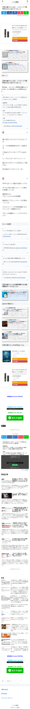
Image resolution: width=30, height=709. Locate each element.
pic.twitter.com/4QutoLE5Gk (10, 122)
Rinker (18, 33)
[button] (27, 352)
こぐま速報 (15, 2)
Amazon (15, 38)
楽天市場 (15, 40)
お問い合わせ (4, 689)
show (6, 75)
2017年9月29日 (7, 236)
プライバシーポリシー (7, 697)
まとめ (3, 425)
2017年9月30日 (18, 126)
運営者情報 (4, 693)
